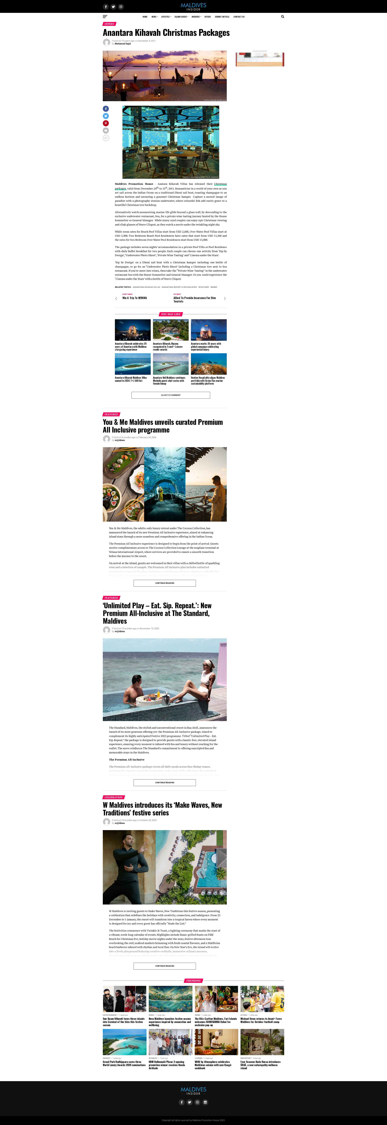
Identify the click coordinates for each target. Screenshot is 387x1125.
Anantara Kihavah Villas (147, 287)
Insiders (196, 16)
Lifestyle (165, 16)
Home (145, 16)
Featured (204, 287)
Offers (208, 16)
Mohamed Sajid (123, 43)
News (154, 16)
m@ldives (120, 440)
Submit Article (222, 16)
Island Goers (181, 16)
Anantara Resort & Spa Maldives (180, 287)
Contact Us (239, 16)
